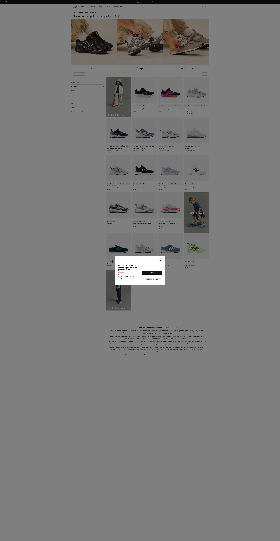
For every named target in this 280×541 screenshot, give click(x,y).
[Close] (160, 260)
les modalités (148, 279)
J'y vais (152, 272)
